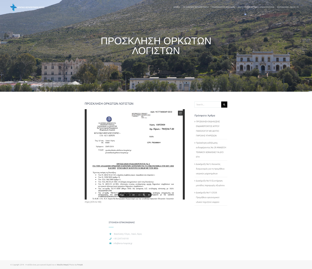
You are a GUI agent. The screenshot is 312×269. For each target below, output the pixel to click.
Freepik (80, 264)
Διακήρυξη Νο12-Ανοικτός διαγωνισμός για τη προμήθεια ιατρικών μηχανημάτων (210, 169)
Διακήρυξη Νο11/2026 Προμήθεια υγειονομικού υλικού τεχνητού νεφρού (207, 197)
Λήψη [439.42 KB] (93, 201)
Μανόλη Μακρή (63, 264)
